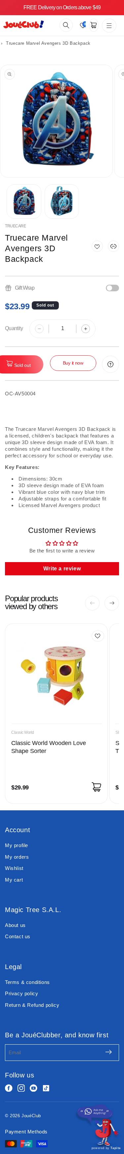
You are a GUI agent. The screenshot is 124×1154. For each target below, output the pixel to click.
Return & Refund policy (32, 1005)
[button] (66, 25)
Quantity (14, 328)
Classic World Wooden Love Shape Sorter (48, 747)
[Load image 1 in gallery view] (24, 201)
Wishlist (14, 868)
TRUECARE (15, 226)
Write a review (62, 568)
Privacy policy (21, 993)
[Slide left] (92, 603)
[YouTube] (33, 1088)
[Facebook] (9, 1088)
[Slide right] (111, 603)
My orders (17, 857)
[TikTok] (46, 1088)
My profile (16, 845)
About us (15, 925)
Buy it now (73, 363)
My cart (14, 880)
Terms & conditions (27, 982)
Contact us (17, 936)
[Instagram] (21, 1088)
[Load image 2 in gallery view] (62, 201)
